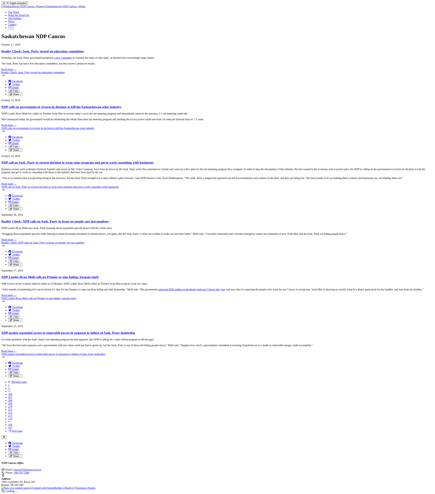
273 (10, 415)
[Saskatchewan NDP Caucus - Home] (43, 6)
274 (10, 418)
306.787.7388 (21, 472)
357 (10, 427)
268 (10, 400)
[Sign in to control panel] (15, 488)
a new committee (63, 57)
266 (10, 394)
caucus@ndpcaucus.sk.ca (27, 469)
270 (10, 406)
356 (10, 424)
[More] (11, 28)
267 (10, 397)
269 (10, 403)
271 (10, 409)
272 (10, 412)
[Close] (4, 437)
